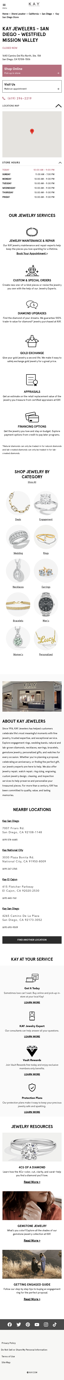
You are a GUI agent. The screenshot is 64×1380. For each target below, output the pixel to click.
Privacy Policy (9, 1343)
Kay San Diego (10, 820)
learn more (32, 1003)
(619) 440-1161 (9, 898)
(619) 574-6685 (10, 839)
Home (5, 13)
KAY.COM (32, 1372)
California (34, 13)
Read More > (32, 1182)
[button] (32, 163)
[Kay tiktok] (54, 1324)
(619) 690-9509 (10, 927)
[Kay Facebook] (9, 1324)
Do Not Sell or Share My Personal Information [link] (24, 1349)
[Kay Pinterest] (27, 1324)
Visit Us (15, 86)
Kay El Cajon (9, 879)
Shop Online (13, 71)
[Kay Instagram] (46, 1324)
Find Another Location (32, 940)
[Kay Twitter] (18, 1324)
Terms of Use (8, 1356)
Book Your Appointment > (32, 253)
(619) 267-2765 (9, 869)
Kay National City (12, 850)
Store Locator (18, 13)
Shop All (32, 482)
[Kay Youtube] (37, 1324)
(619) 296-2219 (20, 98)
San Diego (47, 13)
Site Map (6, 1362)
